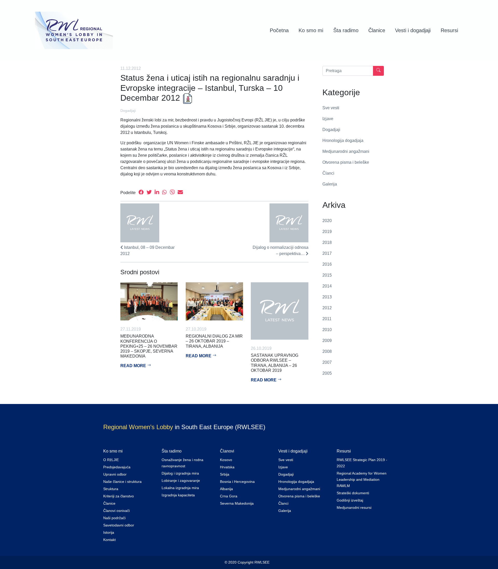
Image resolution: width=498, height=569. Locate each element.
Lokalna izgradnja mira (180, 488)
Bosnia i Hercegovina (237, 481)
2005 (327, 373)
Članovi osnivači (116, 511)
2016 (327, 264)
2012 (327, 308)
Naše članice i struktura (122, 481)
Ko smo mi (311, 30)
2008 (327, 351)
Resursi (449, 30)
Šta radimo (345, 30)
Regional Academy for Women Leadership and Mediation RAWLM (361, 479)
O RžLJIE (111, 460)
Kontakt (109, 540)
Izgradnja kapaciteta (178, 495)
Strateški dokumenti (353, 493)
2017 (327, 253)
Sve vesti (330, 108)
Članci (328, 173)
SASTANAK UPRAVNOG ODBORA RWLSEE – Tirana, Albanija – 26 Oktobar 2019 (274, 363)
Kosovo (226, 460)
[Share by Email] (180, 192)
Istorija (108, 532)
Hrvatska (227, 467)
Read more (133, 366)
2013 (327, 297)
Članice (376, 30)
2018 (327, 242)
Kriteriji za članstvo (118, 496)
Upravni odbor (115, 474)
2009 (327, 340)
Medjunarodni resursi (354, 507)
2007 (327, 362)
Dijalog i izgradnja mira (180, 473)
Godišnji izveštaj (350, 500)
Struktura (110, 489)
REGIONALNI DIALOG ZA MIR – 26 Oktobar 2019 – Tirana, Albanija (214, 341)
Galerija (329, 184)
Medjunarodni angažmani (345, 151)
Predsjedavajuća (116, 467)
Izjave (327, 118)
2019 (327, 231)
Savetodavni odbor (118, 525)
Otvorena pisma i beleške (345, 162)
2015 (327, 275)
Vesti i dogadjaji (413, 30)
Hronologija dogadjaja (342, 140)
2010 (327, 329)
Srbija (224, 474)
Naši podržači (114, 518)
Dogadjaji (128, 110)
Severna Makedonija (237, 503)
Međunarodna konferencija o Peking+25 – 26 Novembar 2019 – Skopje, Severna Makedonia (148, 346)
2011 (326, 319)
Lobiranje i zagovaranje (181, 480)
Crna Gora (228, 496)
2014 (327, 286)
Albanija (226, 489)
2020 (327, 220)
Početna (279, 30)
